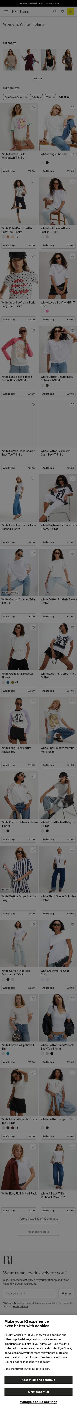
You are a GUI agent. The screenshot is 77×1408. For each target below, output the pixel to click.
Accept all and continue (39, 1379)
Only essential (38, 1391)
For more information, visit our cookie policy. (27, 1369)
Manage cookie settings (38, 1402)
